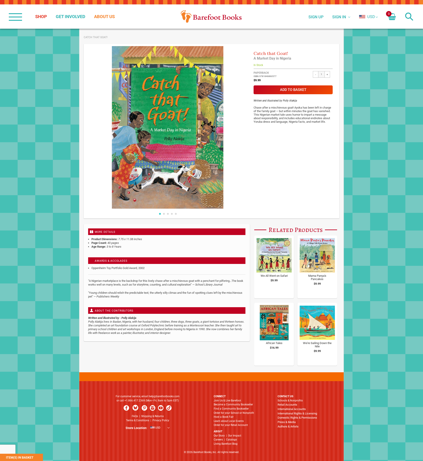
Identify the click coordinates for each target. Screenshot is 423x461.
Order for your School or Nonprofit (234, 412)
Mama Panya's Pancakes (317, 277)
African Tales (274, 343)
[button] (367, 16)
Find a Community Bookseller (231, 408)
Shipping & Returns (152, 416)
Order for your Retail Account (231, 425)
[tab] (166, 231)
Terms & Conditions (137, 420)
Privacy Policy (160, 420)
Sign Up (315, 17)
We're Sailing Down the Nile (317, 344)
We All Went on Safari (274, 275)
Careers (218, 439)
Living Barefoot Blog (225, 443)
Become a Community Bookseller (233, 404)
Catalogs (231, 439)
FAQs (135, 416)
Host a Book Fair (224, 416)
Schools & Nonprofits (290, 400)
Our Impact (234, 435)
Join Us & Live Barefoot (227, 400)
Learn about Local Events (229, 421)
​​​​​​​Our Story (219, 435)
